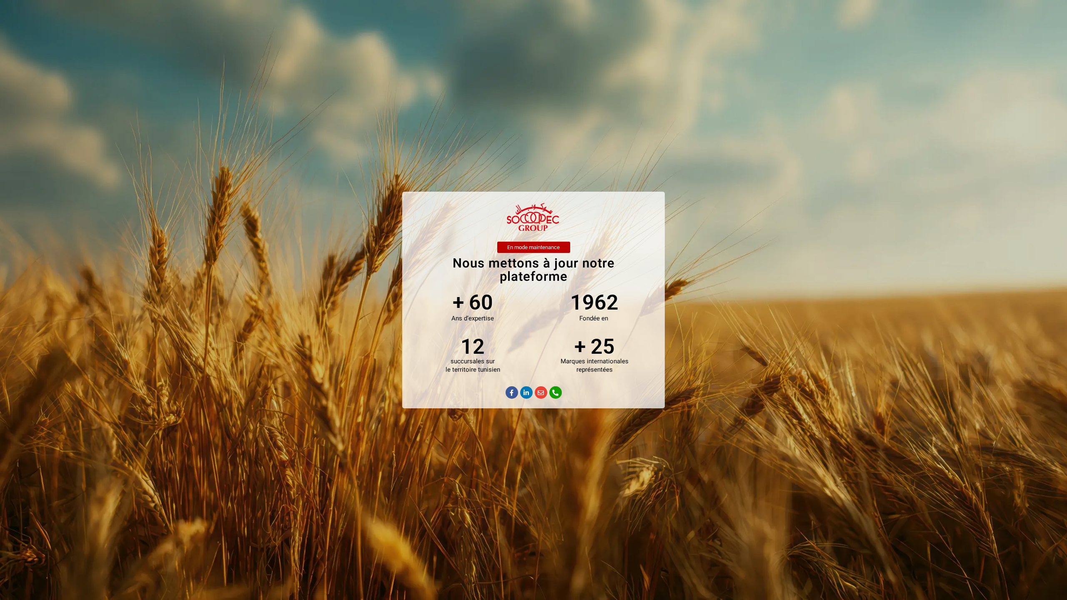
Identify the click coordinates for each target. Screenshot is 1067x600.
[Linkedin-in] (526, 392)
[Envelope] (541, 392)
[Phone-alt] (555, 392)
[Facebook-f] (512, 392)
